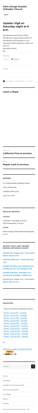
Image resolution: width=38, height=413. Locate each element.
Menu (6, 14)
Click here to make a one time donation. (17, 349)
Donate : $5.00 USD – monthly (15, 313)
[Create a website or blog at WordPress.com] (28, 409)
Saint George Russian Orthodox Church (15, 7)
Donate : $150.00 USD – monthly (16, 328)
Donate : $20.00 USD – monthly (15, 321)
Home (5, 376)
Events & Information (11, 390)
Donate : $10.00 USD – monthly (15, 315)
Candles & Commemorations (13, 385)
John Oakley (9, 81)
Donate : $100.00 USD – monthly (16, 326)
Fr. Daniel (29, 81)
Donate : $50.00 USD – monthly (15, 323)
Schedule (6, 381)
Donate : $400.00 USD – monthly (16, 336)
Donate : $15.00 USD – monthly (15, 318)
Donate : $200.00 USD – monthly (16, 331)
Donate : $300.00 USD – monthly (16, 334)
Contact (6, 403)
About (5, 399)
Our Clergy (7, 394)
